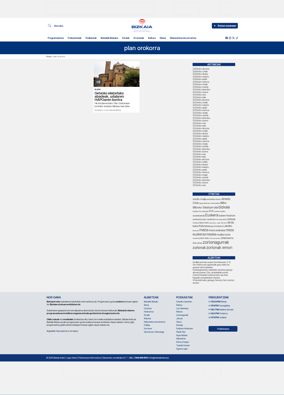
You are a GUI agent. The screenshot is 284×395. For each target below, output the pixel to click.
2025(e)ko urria (199, 94)
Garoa (178, 321)
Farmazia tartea (221, 219)
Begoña (201, 203)
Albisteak (151, 297)
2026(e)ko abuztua (201, 69)
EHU (211, 211)
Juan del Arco (222, 223)
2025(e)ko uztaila (200, 102)
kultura (195, 226)
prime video (204, 238)
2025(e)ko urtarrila (200, 115)
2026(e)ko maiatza (201, 76)
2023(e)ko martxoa (201, 172)
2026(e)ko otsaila (200, 84)
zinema (230, 238)
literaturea (196, 231)
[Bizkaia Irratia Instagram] (230, 38)
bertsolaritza (215, 203)
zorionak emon (219, 247)
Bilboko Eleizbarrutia (205, 207)
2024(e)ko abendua (201, 118)
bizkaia (224, 207)
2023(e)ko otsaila (200, 175)
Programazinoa (56, 37)
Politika (147, 325)
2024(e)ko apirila (200, 138)
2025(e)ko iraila (199, 97)
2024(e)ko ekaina (200, 133)
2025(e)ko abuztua (201, 100)
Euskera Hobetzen (226, 215)
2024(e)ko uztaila (200, 131)
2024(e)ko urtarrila (200, 146)
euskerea (197, 219)
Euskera (211, 215)
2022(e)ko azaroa (200, 182)
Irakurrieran (212, 223)
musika (220, 234)
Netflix (227, 234)
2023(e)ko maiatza (201, 167)
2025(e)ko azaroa (200, 92)
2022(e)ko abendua (201, 180)
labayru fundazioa (215, 226)
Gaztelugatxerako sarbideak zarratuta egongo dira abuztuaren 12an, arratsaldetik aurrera (212, 271)
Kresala (179, 325)
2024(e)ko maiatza (201, 136)
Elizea (163, 37)
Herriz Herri (203, 222)
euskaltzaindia (199, 215)
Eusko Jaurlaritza (208, 219)
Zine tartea (197, 243)
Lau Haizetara (182, 308)
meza (203, 230)
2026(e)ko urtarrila (200, 87)
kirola (231, 222)
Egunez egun (182, 348)
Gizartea (147, 308)
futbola (231, 219)
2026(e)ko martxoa (201, 82)
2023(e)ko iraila (199, 156)
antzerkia (211, 199)
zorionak (199, 247)
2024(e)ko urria (199, 123)
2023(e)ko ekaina (200, 164)
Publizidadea (223, 328)
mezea (211, 234)
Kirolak (125, 37)
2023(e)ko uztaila (200, 162)
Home (48, 56)
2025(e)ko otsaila (200, 113)
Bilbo (223, 203)
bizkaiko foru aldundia (201, 211)
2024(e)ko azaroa (200, 120)
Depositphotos (62, 331)
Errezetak (139, 37)
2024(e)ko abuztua (201, 128)
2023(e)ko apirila (200, 169)
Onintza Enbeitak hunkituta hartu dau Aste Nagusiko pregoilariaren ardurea (210, 276)
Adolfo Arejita (199, 199)
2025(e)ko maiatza (201, 105)
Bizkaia (218, 301)
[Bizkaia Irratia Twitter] (233, 38)
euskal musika (219, 211)
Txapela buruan (183, 345)
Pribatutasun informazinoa (89, 357)
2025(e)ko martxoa (201, 110)
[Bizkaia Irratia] (142, 25)
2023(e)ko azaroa (200, 151)
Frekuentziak (74, 37)
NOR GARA (54, 297)
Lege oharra (71, 357)
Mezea (179, 311)
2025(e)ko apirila (200, 107)
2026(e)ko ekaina (200, 74)
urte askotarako (214, 238)
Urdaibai (218, 317)
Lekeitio (227, 225)
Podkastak (91, 37)
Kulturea (203, 225)
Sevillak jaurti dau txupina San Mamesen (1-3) (212, 262)
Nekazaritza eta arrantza (183, 37)
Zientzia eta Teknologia (154, 331)
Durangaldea (220, 305)
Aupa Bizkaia (181, 335)
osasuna (196, 238)
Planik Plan (180, 331)
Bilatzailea (58, 25)
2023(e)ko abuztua (201, 159)
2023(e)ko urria (199, 154)
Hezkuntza (148, 311)
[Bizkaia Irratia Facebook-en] (226, 38)
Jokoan (179, 318)
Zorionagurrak (182, 315)
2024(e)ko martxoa (201, 141)
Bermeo (207, 203)
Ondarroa (219, 313)
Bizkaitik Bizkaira (109, 37)
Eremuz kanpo (182, 341)
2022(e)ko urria (199, 185)
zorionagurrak (216, 242)
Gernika (196, 223)
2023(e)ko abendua (201, 149)
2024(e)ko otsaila (200, 144)
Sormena (148, 328)
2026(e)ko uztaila (200, 71)
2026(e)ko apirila (200, 79)
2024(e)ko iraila (199, 125)
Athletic (218, 199)
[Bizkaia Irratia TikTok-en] (237, 38)
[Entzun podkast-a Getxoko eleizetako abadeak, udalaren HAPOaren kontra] (98, 82)
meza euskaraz (216, 230)
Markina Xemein (222, 309)
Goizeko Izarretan (184, 301)
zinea (223, 237)
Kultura (152, 37)
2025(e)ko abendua (201, 89)
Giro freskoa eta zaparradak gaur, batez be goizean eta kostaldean (211, 266)
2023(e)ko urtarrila (200, 177)
